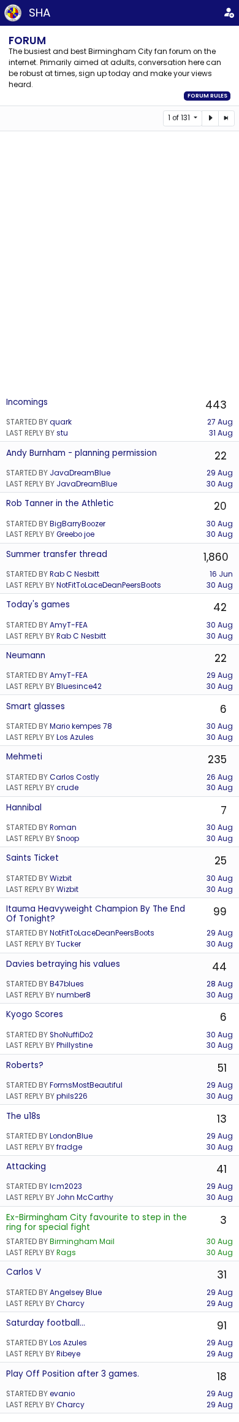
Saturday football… (45, 1323)
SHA (39, 12)
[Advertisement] (119, 263)
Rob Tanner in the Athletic (59, 503)
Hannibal (24, 807)
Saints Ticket (32, 858)
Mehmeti (24, 757)
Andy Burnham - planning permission (81, 453)
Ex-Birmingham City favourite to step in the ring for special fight (96, 1222)
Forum (27, 40)
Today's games (38, 604)
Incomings (27, 402)
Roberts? (25, 1065)
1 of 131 (180, 118)
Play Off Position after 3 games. (72, 1374)
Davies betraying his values (63, 964)
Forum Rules (207, 95)
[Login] (229, 12)
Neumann (25, 655)
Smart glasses (35, 706)
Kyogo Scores (34, 1014)
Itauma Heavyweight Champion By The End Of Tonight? (95, 913)
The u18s (23, 1116)
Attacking (26, 1166)
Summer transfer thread (56, 554)
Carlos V (23, 1272)
